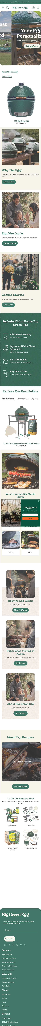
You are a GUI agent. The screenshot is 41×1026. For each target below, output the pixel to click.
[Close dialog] (39, 501)
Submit (30, 518)
